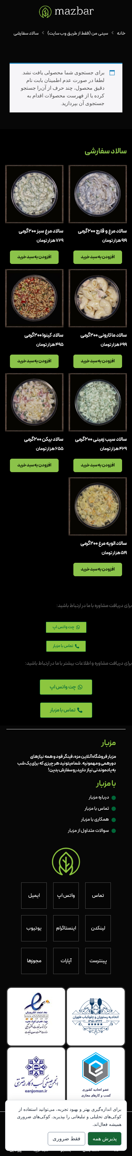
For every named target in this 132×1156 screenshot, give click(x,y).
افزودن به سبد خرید (98, 257)
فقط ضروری (66, 1138)
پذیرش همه (105, 1138)
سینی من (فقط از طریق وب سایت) (77, 33)
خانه (121, 33)
